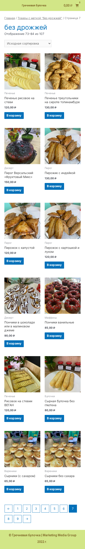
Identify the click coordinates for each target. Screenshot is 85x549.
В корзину (14, 115)
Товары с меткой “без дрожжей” (40, 18)
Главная (9, 18)
